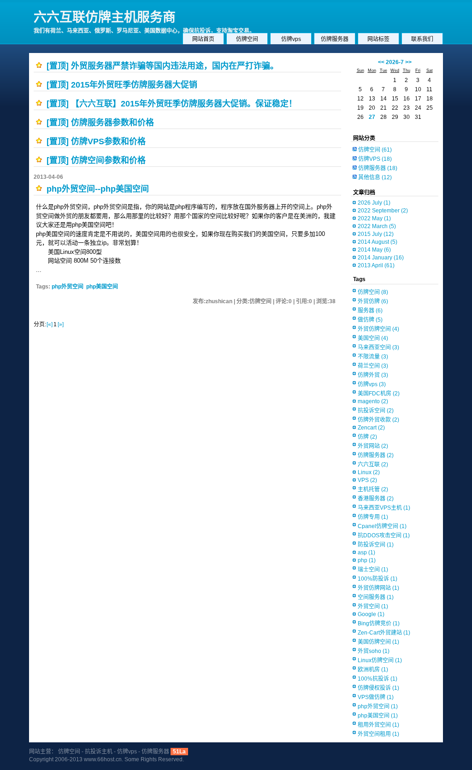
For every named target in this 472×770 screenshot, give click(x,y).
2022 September (383, 210)
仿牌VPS (375, 159)
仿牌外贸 (373, 375)
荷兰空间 (373, 366)
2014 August (377, 242)
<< (381, 62)
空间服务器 (376, 597)
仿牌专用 (373, 517)
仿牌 (367, 437)
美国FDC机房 (379, 393)
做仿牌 (370, 320)
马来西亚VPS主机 (384, 508)
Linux (369, 472)
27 (372, 117)
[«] (50, 324)
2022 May (374, 218)
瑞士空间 (373, 569)
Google (371, 614)
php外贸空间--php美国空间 (98, 189)
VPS (367, 480)
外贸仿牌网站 (378, 588)
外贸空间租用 (378, 734)
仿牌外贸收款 (378, 420)
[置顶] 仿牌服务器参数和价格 (100, 122)
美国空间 (373, 338)
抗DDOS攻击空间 (384, 535)
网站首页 (203, 39)
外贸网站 (373, 446)
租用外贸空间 (378, 725)
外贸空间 (373, 606)
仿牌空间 (247, 39)
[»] (61, 324)
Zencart (371, 427)
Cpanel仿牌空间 (382, 526)
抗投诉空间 (376, 410)
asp (366, 552)
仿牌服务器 (334, 39)
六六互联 (373, 464)
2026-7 (395, 62)
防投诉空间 (376, 544)
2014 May (374, 250)
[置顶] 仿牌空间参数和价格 (96, 160)
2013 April (376, 265)
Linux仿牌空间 (380, 660)
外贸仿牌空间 (378, 329)
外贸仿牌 (373, 301)
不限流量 (373, 356)
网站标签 (378, 39)
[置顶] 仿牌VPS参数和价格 (96, 141)
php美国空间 (102, 286)
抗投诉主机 (98, 751)
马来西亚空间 (378, 347)
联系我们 (422, 39)
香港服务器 (376, 498)
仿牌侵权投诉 (378, 688)
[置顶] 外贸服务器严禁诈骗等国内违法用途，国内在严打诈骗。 (162, 66)
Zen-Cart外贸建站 (384, 632)
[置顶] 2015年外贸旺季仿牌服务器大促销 (122, 84)
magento (373, 401)
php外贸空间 (67, 286)
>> (408, 62)
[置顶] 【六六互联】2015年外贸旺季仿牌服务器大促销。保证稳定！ (172, 103)
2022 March (377, 226)
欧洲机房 (373, 669)
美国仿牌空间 (378, 642)
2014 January (381, 257)
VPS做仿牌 (376, 697)
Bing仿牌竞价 (379, 623)
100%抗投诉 (377, 679)
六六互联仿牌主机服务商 (105, 17)
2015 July (376, 234)
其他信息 (375, 177)
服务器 (370, 310)
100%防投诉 (377, 579)
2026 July (374, 203)
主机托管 (373, 489)
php (367, 560)
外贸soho (373, 651)
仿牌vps (291, 39)
